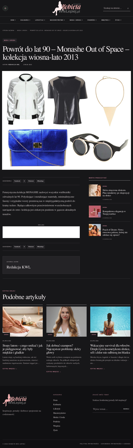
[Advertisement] (41, 232)
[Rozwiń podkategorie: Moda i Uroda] (82, 20)
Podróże (91, 20)
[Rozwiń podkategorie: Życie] (120, 20)
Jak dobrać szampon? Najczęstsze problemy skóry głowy (63, 348)
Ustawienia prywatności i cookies (115, 443)
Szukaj (126, 409)
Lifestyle (39, 20)
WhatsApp (40, 181)
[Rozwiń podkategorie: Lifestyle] (44, 20)
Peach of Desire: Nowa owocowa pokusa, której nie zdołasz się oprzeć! (115, 232)
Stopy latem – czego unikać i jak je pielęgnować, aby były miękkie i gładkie (23, 348)
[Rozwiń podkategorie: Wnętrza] (109, 20)
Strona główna (8, 30)
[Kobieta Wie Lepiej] (66, 8)
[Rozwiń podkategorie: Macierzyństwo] (64, 20)
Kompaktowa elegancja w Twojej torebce (114, 212)
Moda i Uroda (75, 20)
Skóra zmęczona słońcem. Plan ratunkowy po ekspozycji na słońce (116, 192)
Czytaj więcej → (10, 368)
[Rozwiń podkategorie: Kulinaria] (29, 20)
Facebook (17, 181)
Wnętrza (105, 20)
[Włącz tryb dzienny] (5, 8)
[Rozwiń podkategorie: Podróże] (96, 20)
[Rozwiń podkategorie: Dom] (15, 20)
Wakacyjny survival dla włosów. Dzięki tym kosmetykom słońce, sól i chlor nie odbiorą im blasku (110, 348)
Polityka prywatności (89, 443)
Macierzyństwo (56, 20)
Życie (117, 20)
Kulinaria (25, 20)
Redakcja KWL (14, 64)
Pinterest (31, 181)
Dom (12, 20)
